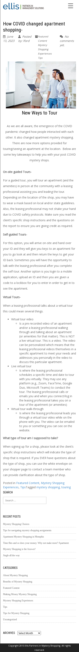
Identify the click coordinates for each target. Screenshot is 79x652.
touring (66, 487)
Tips (40, 58)
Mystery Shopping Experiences (45, 49)
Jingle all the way (11, 555)
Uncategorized (10, 619)
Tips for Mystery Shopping (16, 613)
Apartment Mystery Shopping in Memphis (23, 536)
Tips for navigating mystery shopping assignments (27, 530)
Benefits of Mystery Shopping (17, 581)
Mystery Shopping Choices (16, 524)
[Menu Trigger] (70, 5)
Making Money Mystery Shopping (20, 594)
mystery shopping (48, 487)
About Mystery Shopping (15, 575)
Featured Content (27, 483)
